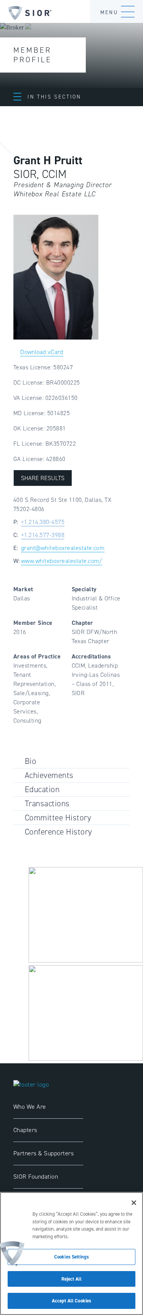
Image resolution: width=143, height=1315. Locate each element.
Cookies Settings (71, 1257)
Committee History (58, 817)
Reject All (71, 1279)
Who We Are (29, 1107)
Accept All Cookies (71, 1300)
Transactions (47, 803)
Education (42, 789)
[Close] (133, 1202)
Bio (30, 761)
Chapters (25, 1130)
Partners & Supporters (43, 1153)
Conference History (58, 831)
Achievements (49, 775)
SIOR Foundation (35, 1177)
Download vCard (41, 352)
